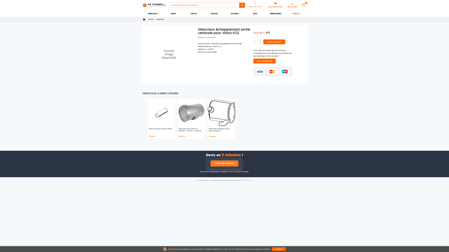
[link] (275, 5)
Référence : (202, 37)
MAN (173, 14)
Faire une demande (224, 163)
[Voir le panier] (303, 5)
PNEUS (296, 14)
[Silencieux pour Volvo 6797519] (161, 113)
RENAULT (153, 14)
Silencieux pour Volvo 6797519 (160, 129)
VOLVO (214, 14)
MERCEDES (275, 14)
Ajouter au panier (274, 42)
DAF (255, 14)
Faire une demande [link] (264, 61)
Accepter (278, 249)
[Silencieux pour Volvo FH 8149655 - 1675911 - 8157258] (191, 113)
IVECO (193, 14)
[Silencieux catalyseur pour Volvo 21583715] (221, 113)
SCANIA (235, 14)
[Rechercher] (242, 5)
